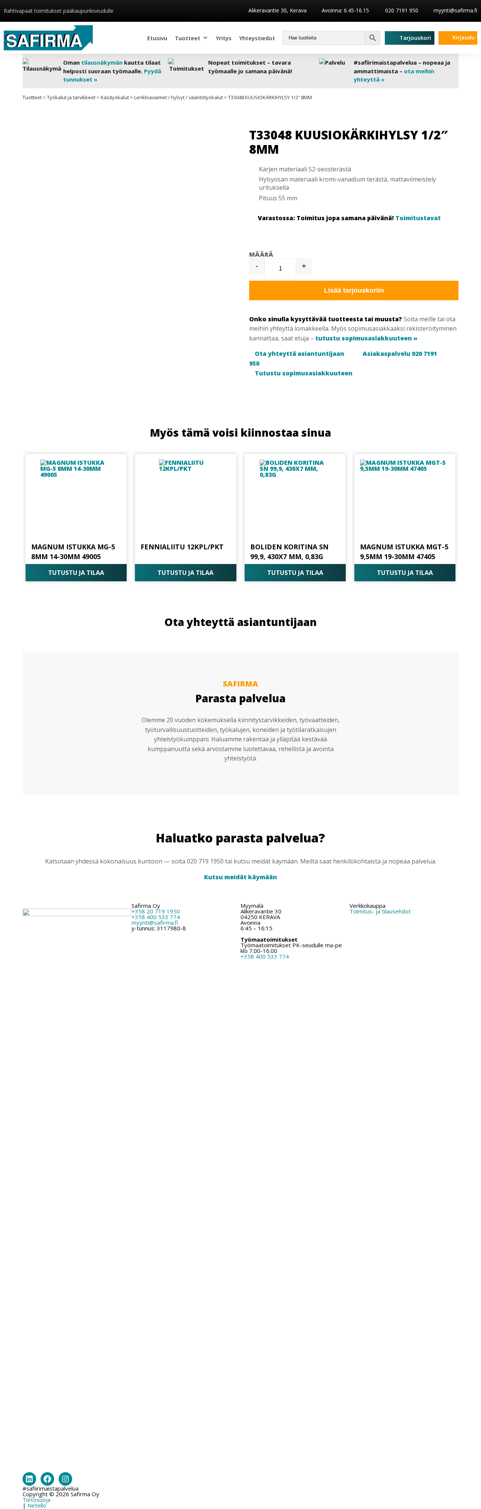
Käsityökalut (115, 97)
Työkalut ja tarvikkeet (71, 97)
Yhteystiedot (257, 38)
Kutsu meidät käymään (240, 877)
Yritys (223, 38)
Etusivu (157, 38)
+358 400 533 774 (156, 917)
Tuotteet (187, 38)
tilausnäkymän (102, 62)
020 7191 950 (401, 10)
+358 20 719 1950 (156, 911)
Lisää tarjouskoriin (354, 290)
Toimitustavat (418, 218)
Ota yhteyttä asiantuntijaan (299, 353)
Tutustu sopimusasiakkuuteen (303, 373)
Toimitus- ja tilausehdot (380, 911)
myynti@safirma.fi (455, 10)
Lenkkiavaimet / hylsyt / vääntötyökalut (178, 97)
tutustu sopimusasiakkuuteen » (366, 338)
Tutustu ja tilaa (76, 573)
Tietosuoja (36, 1499)
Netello (36, 1505)
